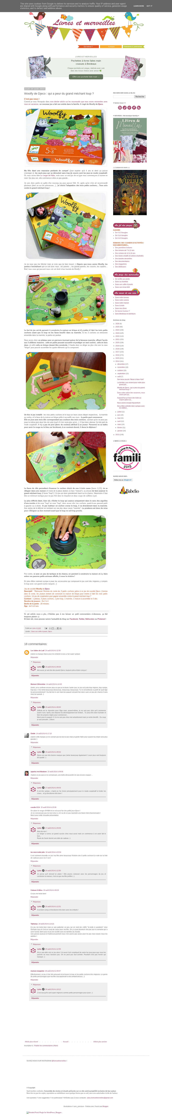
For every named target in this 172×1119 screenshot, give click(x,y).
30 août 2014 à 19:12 (53, 989)
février (119, 427)
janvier (120, 431)
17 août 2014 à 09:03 (53, 788)
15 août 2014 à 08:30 (53, 707)
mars (119, 424)
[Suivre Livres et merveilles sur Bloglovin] (122, 481)
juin (119, 415)
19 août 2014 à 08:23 (51, 890)
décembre (121, 364)
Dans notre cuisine (122, 300)
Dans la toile (119, 306)
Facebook (74, 619)
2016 (118, 355)
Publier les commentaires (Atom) (46, 1046)
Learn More (139, 6)
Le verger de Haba (47, 175)
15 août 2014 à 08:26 (53, 667)
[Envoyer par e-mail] (50, 628)
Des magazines (121, 264)
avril (119, 421)
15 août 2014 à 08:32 (53, 752)
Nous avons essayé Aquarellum (128, 403)
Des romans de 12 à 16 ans (125, 253)
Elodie (33, 733)
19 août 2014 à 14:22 (46, 924)
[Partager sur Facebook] (58, 628)
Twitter (81, 619)
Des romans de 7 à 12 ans (124, 250)
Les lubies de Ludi (37, 651)
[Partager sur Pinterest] (60, 628)
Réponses (37, 662)
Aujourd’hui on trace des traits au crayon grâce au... (129, 399)
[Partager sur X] (55, 628)
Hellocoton (89, 619)
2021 (118, 339)
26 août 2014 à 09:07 (53, 971)
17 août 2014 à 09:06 (53, 828)
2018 (118, 349)
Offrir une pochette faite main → (86, 77)
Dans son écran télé (122, 287)
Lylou (39, 667)
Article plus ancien (100, 1042)
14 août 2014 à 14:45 (54, 684)
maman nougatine (37, 971)
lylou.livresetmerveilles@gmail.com (100, 1098)
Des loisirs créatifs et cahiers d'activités (129, 256)
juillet (119, 412)
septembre (121, 373)
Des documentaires (122, 261)
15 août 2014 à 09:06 (55, 772)
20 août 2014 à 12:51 (53, 906)
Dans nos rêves (121, 308)
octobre (120, 370)
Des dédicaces (120, 267)
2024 (118, 330)
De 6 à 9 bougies (121, 238)
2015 (118, 358)
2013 (118, 435)
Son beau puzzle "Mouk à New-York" (130, 379)
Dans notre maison (122, 303)
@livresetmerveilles (59, 1061)
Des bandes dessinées (123, 259)
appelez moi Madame (39, 772)
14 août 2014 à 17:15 (44, 733)
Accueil (65, 1042)
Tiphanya (34, 924)
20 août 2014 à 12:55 (53, 949)
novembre (121, 367)
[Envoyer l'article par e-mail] (46, 628)
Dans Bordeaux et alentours (125, 314)
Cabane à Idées (36, 890)
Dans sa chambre (121, 282)
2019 (118, 346)
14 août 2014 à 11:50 (53, 651)
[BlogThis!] (52, 628)
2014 (118, 361)
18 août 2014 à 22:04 (53, 852)
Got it (149, 6)
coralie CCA (35, 807)
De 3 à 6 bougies (121, 235)
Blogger (105, 1106)
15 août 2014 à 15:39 (48, 807)
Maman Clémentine (38, 684)
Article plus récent (31, 1042)
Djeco (100, 104)
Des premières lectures (123, 248)
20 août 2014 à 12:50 (53, 871)
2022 (118, 336)
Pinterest (101, 619)
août (119, 377)
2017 (118, 352)
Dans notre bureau (122, 297)
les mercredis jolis (38, 852)
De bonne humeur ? (122, 311)
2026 (118, 324)
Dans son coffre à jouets (39, 631)
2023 (118, 333)
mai (119, 418)
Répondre (34, 657)
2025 (118, 327)
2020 (118, 342)
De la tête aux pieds (122, 279)
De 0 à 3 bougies (121, 233)
